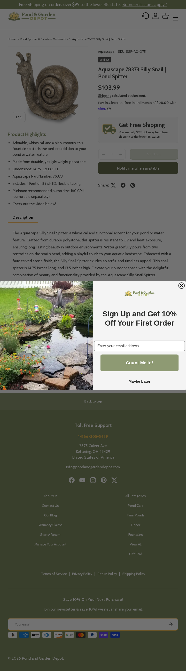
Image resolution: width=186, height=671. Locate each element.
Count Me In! (139, 362)
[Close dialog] (181, 286)
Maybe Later (139, 381)
